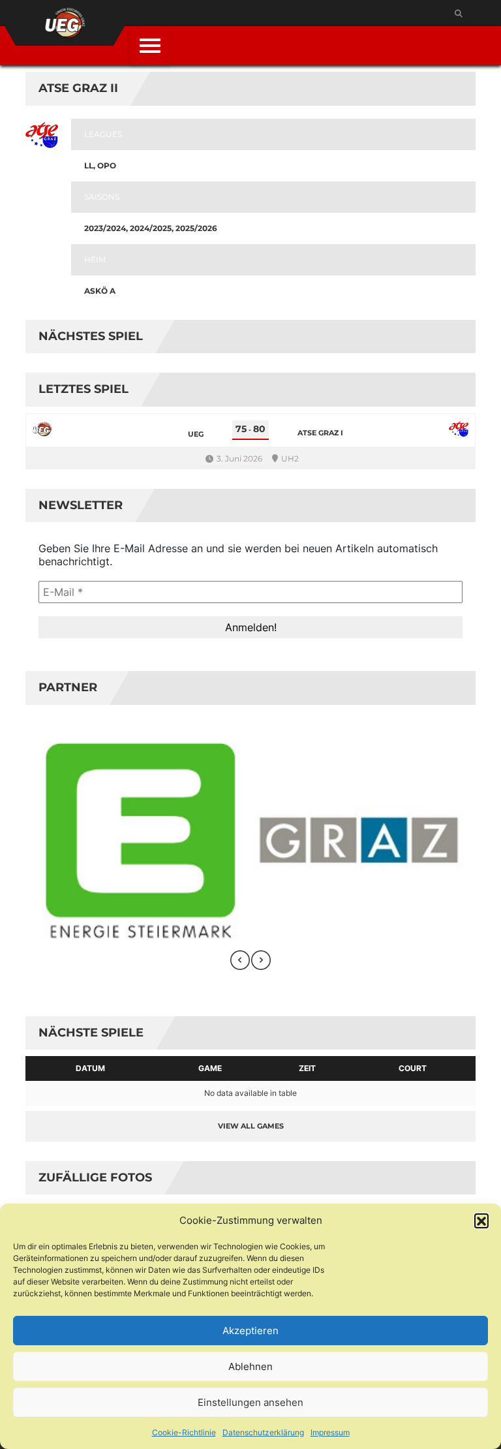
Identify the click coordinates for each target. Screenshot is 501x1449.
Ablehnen (250, 1366)
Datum (90, 1068)
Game (210, 1068)
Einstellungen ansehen (250, 1402)
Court (413, 1068)
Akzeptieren (250, 1330)
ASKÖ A (99, 291)
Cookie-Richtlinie (184, 1432)
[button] (481, 1220)
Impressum (330, 1432)
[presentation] (240, 960)
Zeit (307, 1068)
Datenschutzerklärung (263, 1432)
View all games (251, 1125)
